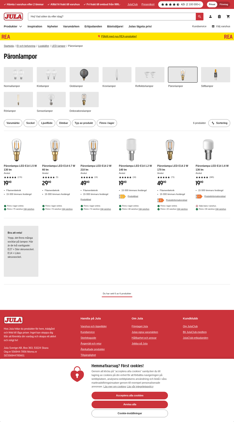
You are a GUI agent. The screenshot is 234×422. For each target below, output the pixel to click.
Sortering (221, 123)
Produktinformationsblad (176, 200)
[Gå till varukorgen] (228, 16)
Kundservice (199, 26)
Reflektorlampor (144, 86)
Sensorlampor (45, 111)
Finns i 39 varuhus (212, 209)
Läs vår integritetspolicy (140, 386)
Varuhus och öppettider (94, 326)
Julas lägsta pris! (140, 26)
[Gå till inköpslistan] (219, 16)
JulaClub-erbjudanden (195, 337)
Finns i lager (106, 123)
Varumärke (13, 123)
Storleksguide (88, 337)
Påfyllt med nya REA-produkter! (119, 36)
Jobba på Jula (140, 343)
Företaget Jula (140, 326)
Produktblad (86, 199)
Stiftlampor (207, 86)
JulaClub (133, 4)
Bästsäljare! (115, 26)
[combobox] (115, 16)
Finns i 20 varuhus (174, 209)
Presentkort (148, 4)
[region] (117, 390)
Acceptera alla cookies (129, 395)
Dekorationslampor (80, 111)
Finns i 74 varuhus (59, 209)
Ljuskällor (43, 46)
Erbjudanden (93, 26)
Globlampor (76, 86)
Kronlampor (109, 86)
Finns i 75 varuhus (20, 209)
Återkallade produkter (93, 349)
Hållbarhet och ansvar (144, 337)
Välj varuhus (223, 26)
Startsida (9, 46)
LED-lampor (58, 46)
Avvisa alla (129, 404)
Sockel (30, 123)
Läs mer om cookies (114, 386)
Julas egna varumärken (145, 332)
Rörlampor (10, 111)
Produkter (10, 26)
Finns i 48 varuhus (135, 209)
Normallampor (12, 86)
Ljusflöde (47, 123)
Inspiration (35, 26)
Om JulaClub (190, 326)
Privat (212, 4)
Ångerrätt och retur (91, 343)
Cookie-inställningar (130, 413)
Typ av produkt (84, 123)
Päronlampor (75, 46)
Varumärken (71, 26)
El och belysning (26, 46)
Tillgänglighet (88, 355)
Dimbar (63, 123)
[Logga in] (210, 16)
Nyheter (52, 26)
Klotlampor (43, 86)
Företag (224, 4)
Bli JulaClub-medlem (195, 332)
